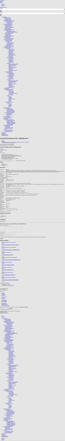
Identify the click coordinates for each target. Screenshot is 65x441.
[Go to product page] (33, 277)
